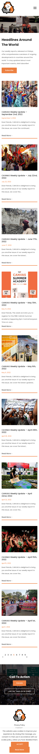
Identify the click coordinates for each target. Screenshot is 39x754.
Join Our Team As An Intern (19, 691)
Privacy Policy (19, 725)
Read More (6, 135)
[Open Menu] (35, 8)
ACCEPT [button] (20, 744)
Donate (19, 683)
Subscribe (9, 70)
